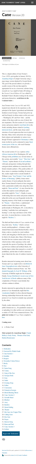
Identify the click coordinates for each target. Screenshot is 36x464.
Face (5, 366)
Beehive (11, 217)
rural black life (24, 125)
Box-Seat (27, 159)
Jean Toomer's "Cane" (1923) (13, 2)
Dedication (7, 349)
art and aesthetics (25, 161)
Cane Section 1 (8, 353)
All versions (28, 450)
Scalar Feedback (22, 455)
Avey (20, 159)
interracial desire (7, 130)
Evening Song (8, 383)
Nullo (6, 380)
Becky (6, 363)
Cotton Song (8, 368)
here (3, 317)
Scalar (12, 455)
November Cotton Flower (12, 361)
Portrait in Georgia (10, 390)
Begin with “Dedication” (11, 433)
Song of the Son (9, 373)
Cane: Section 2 (9, 395)
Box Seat (7, 417)
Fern (17, 193)
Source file (6, 60)
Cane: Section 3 (9, 427)
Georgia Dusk (8, 375)
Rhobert (7, 400)
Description (6, 58)
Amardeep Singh (7, 79)
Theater (5, 161)
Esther (6, 385)
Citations (22, 58)
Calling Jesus (8, 414)
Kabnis (15, 225)
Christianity (24, 139)
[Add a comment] (4, 439)
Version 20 (5, 450)
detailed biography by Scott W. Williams (14, 271)
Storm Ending (8, 407)
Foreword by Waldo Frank (12, 351)
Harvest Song (8, 422)
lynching (26, 127)
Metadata (4, 453)
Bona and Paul (13, 188)
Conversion (8, 388)
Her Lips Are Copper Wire (12, 412)
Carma (6, 371)
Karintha (6, 356)
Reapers (6, 358)
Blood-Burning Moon (11, 392)
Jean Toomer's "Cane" (9, 11)
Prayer (6, 419)
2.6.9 (16, 455)
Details (14, 58)
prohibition (15, 156)
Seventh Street (8, 397)
